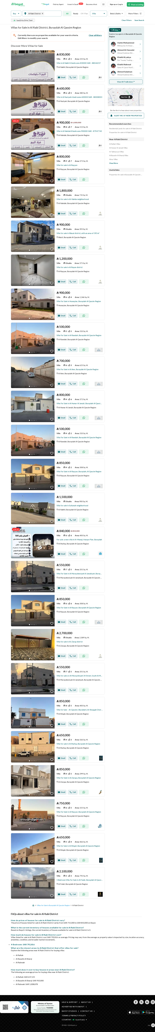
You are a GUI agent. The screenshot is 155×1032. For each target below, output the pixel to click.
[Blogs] (45, 4)
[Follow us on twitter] (141, 1004)
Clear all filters (95, 35)
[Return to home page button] (18, 4)
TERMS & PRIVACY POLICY (74, 1015)
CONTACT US (86, 1011)
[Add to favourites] (52, 79)
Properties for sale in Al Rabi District (123, 132)
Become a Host (91, 4)
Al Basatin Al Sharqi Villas (118, 155)
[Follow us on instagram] (153, 1004)
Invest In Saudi (74, 4)
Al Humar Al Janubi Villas (118, 148)
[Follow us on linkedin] (147, 1004)
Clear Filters (127, 20)
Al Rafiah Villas (114, 144)
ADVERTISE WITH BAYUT (73, 1007)
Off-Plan (84, 13)
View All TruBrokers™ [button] (126, 82)
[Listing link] (58, 66)
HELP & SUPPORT (70, 1002)
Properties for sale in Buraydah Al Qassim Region (126, 175)
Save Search (139, 20)
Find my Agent (58, 4)
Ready (75, 13)
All (67, 13)
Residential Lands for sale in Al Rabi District (125, 129)
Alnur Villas (113, 159)
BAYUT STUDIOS (69, 1011)
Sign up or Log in (116, 4)
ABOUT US (86, 1002)
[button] (16, 13)
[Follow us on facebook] (135, 1004)
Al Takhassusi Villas (116, 152)
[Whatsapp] (84, 77)
